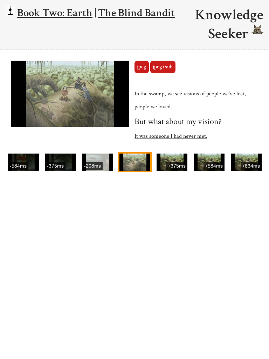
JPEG (141, 66)
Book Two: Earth (54, 13)
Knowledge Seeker (229, 24)
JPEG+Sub (163, 66)
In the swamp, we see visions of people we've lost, (190, 93)
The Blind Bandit (136, 13)
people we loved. (153, 106)
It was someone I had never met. (170, 136)
